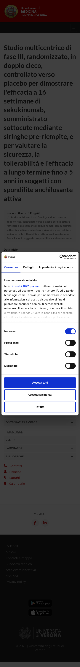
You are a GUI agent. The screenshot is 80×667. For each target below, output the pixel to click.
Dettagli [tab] (28, 267)
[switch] (70, 343)
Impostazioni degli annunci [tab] (57, 267)
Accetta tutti (40, 382)
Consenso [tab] (11, 267)
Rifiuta (40, 406)
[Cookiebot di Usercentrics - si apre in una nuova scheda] (59, 256)
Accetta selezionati (40, 394)
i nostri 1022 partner (26, 286)
